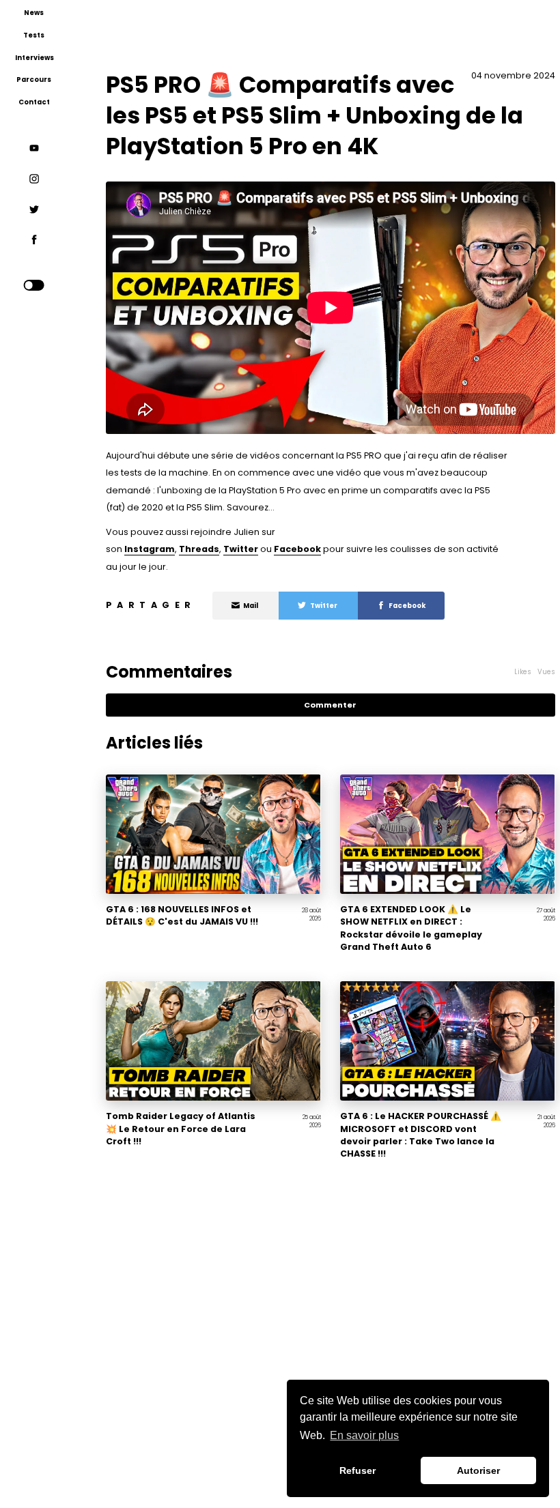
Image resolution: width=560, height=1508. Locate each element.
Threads (199, 549)
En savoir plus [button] (364, 1435)
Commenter (330, 704)
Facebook (297, 549)
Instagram (149, 549)
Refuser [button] (357, 1470)
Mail (251, 605)
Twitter (240, 549)
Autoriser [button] (478, 1470)
